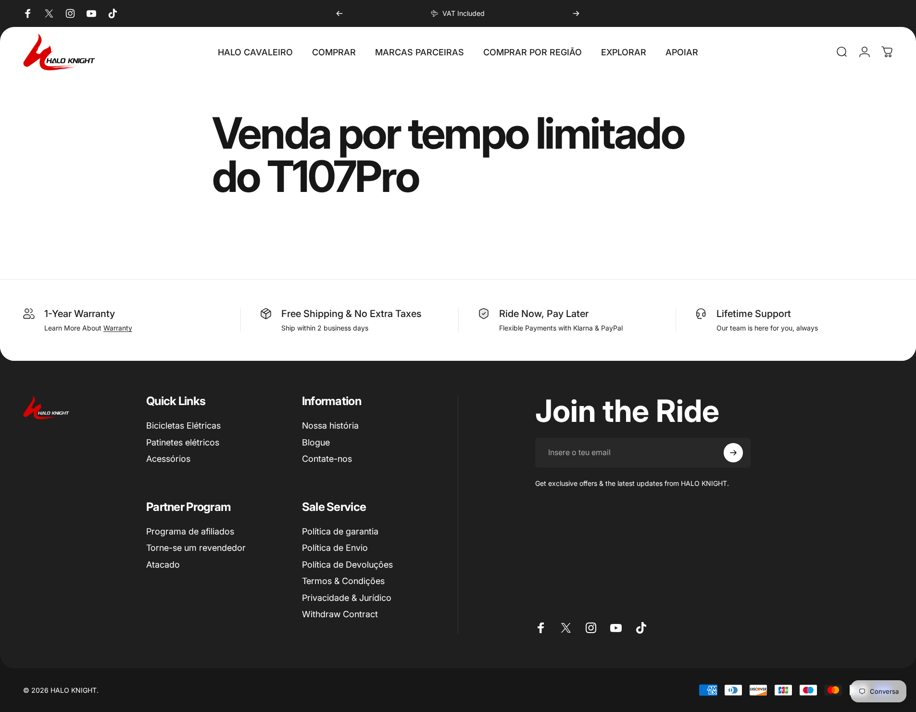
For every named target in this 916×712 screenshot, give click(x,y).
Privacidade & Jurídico (346, 598)
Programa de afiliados (190, 531)
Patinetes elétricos (182, 442)
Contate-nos (327, 459)
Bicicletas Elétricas (183, 425)
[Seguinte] (576, 13)
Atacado (163, 564)
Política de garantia (340, 531)
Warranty (117, 328)
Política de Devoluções (347, 564)
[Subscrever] (733, 452)
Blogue (316, 442)
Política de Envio (335, 548)
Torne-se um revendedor (196, 548)
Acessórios (168, 459)
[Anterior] (339, 13)
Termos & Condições (343, 581)
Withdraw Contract (340, 614)
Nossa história (330, 425)
